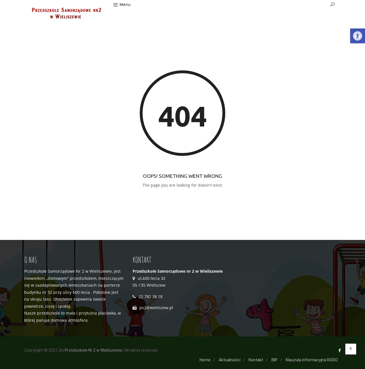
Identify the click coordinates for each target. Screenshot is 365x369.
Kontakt (256, 360)
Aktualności (229, 360)
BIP (274, 360)
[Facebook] (339, 350)
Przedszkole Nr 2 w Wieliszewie (93, 350)
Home (205, 360)
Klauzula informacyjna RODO (312, 360)
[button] (357, 35)
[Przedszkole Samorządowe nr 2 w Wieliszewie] (66, 14)
